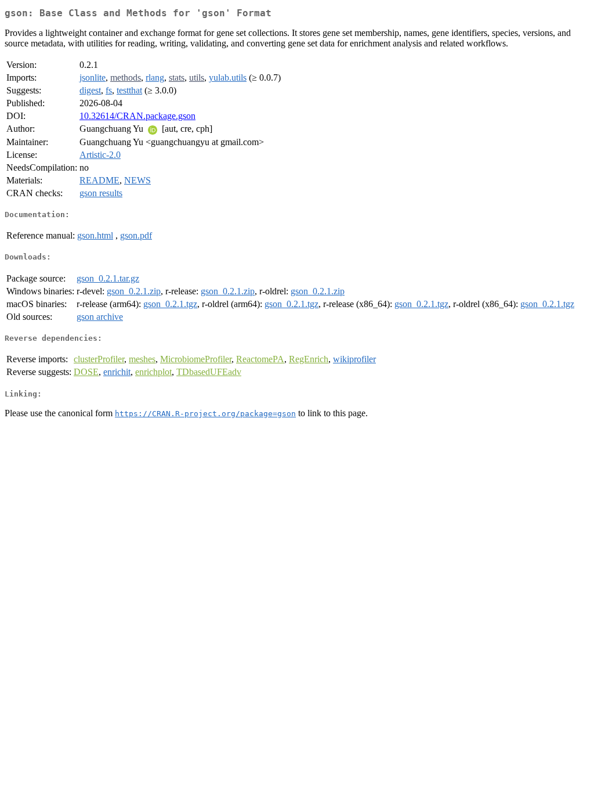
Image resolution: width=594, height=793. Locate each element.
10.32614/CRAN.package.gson (137, 116)
